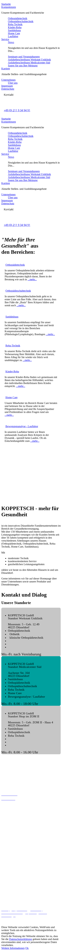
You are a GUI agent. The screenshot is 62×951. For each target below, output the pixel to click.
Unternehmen (8, 79)
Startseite (6, 4)
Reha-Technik (12, 345)
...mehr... (32, 279)
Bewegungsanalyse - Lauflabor (21, 426)
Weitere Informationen (13, 948)
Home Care (14, 33)
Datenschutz (7, 88)
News (11, 42)
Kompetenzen (8, 7)
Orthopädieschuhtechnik (20, 21)
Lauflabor (13, 36)
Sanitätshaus (14, 30)
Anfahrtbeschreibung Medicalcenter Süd (29, 62)
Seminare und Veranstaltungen (24, 56)
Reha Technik (15, 24)
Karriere (5, 68)
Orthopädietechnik (17, 18)
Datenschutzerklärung (20, 939)
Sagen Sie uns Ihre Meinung (23, 65)
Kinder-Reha (14, 27)
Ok (27, 948)
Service (5, 39)
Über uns (13, 82)
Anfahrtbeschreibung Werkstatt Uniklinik (29, 59)
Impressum (7, 85)
